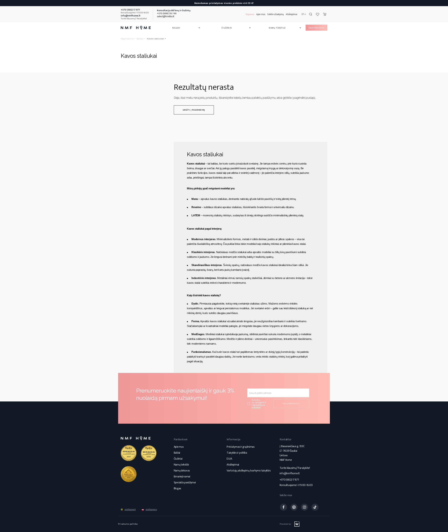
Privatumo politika (128, 524)
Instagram (304, 507)
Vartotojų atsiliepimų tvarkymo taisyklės (249, 470)
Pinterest (294, 507)
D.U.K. (230, 458)
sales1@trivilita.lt (165, 16)
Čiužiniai (236, 28)
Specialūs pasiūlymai (185, 482)
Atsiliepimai (291, 14)
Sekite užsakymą (275, 14)
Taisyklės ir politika (237, 452)
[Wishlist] (317, 14)
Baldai (186, 28)
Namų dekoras (182, 470)
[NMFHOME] (136, 27)
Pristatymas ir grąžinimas (241, 446)
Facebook (283, 507)
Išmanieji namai (182, 476)
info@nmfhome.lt (290, 473)
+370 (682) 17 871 (289, 479)
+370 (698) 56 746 (167, 13)
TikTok (315, 507)
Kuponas (250, 14)
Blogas (177, 488)
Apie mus (260, 14)
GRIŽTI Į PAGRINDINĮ (194, 110)
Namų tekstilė (285, 28)
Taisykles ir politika (258, 406)
